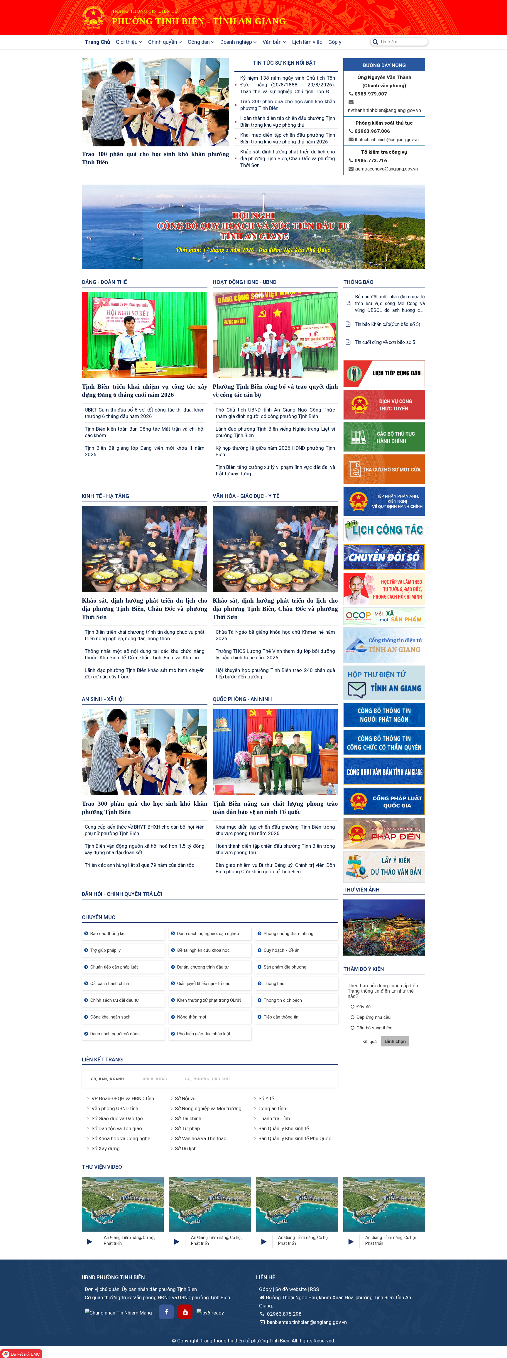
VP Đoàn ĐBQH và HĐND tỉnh (123, 1098)
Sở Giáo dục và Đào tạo (117, 1118)
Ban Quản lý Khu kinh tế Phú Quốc (294, 1138)
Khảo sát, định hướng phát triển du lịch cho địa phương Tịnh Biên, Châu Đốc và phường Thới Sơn (287, 158)
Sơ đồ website (291, 1289)
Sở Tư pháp (187, 1128)
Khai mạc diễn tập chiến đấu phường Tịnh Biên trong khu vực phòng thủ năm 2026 (287, 138)
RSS (314, 1289)
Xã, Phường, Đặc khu (207, 1079)
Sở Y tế (266, 1098)
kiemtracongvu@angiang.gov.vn (386, 169)
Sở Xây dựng (106, 1148)
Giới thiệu (127, 42)
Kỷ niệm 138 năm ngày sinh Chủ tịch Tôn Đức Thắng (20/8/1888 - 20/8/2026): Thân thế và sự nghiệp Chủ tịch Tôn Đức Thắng (287, 85)
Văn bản (273, 42)
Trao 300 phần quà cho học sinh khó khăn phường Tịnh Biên (287, 104)
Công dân (199, 42)
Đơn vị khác (154, 1079)
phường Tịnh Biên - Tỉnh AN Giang (199, 21)
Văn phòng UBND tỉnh (115, 1108)
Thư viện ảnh (361, 890)
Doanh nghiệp (236, 42)
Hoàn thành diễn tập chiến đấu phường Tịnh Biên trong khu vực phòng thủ (287, 121)
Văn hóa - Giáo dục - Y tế (246, 496)
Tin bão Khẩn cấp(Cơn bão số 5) (387, 324)
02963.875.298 (284, 1314)
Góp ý (335, 42)
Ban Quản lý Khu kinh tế (283, 1128)
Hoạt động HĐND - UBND (244, 282)
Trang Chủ (97, 42)
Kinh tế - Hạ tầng (105, 496)
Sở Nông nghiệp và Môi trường (208, 1108)
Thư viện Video (102, 1167)
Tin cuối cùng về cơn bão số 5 (385, 342)
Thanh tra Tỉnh (274, 1118)
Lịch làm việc (307, 42)
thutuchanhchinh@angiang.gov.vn (387, 139)
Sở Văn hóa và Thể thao (201, 1138)
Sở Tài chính (188, 1118)
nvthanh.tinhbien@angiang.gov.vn (384, 110)
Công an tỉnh (272, 1108)
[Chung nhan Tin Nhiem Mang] (118, 1312)
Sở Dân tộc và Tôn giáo (117, 1128)
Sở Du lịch (186, 1148)
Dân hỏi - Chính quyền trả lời (122, 894)
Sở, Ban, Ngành (107, 1079)
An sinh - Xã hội (103, 699)
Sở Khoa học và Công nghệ (121, 1138)
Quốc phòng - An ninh (242, 699)
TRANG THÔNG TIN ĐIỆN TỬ (145, 11)
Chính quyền (163, 42)
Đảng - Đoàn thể (104, 282)
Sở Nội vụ (185, 1098)
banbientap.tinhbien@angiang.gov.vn (306, 1322)
